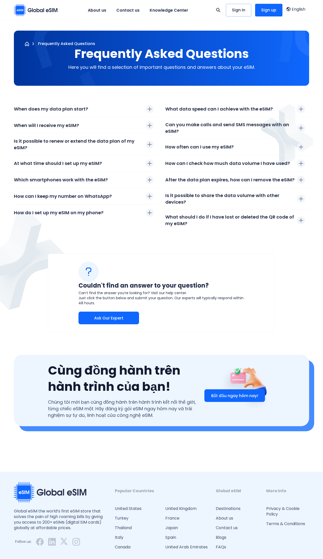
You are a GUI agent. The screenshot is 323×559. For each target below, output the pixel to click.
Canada (122, 547)
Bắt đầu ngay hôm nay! (234, 396)
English (298, 9)
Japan (171, 528)
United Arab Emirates (186, 547)
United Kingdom (181, 508)
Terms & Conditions (285, 524)
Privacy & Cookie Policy (283, 511)
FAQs (221, 547)
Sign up (268, 10)
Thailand (123, 528)
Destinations (228, 508)
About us (97, 10)
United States (128, 508)
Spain (170, 537)
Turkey (121, 518)
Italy (119, 537)
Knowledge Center (169, 10)
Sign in (238, 10)
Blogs (221, 537)
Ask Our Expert (108, 318)
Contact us (128, 10)
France (172, 518)
